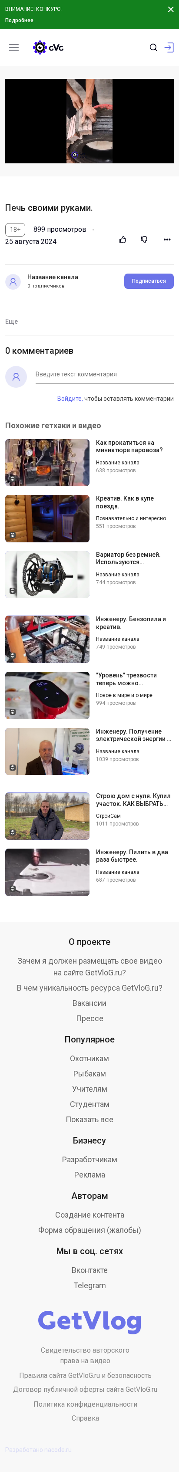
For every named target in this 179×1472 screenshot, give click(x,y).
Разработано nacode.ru (38, 1449)
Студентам (89, 1104)
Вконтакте (90, 1270)
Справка (85, 1418)
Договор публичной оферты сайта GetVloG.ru (85, 1389)
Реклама (89, 1174)
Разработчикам (89, 1159)
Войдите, (70, 398)
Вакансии (89, 1003)
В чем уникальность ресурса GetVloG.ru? (89, 987)
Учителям (89, 1088)
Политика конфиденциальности (85, 1404)
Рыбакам (89, 1073)
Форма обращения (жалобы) (89, 1230)
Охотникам (89, 1058)
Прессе (89, 1018)
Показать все (89, 1119)
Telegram (89, 1285)
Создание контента (89, 1214)
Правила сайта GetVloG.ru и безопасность (85, 1375)
